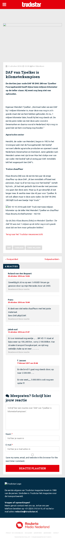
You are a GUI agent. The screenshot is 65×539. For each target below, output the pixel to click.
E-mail (9, 445)
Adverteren (38, 532)
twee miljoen (34, 248)
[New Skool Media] (32, 525)
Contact (56, 532)
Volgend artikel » (51, 259)
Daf (9, 248)
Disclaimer (28, 532)
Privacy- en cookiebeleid (14, 532)
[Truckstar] (31, 4)
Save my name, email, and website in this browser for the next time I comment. (32, 459)
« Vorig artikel (12, 259)
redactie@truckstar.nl (26, 511)
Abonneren (47, 532)
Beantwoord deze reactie (19, 289)
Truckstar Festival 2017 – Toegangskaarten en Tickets (32, 536)
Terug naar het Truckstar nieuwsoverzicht (24, 234)
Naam (9, 434)
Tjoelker (19, 248)
